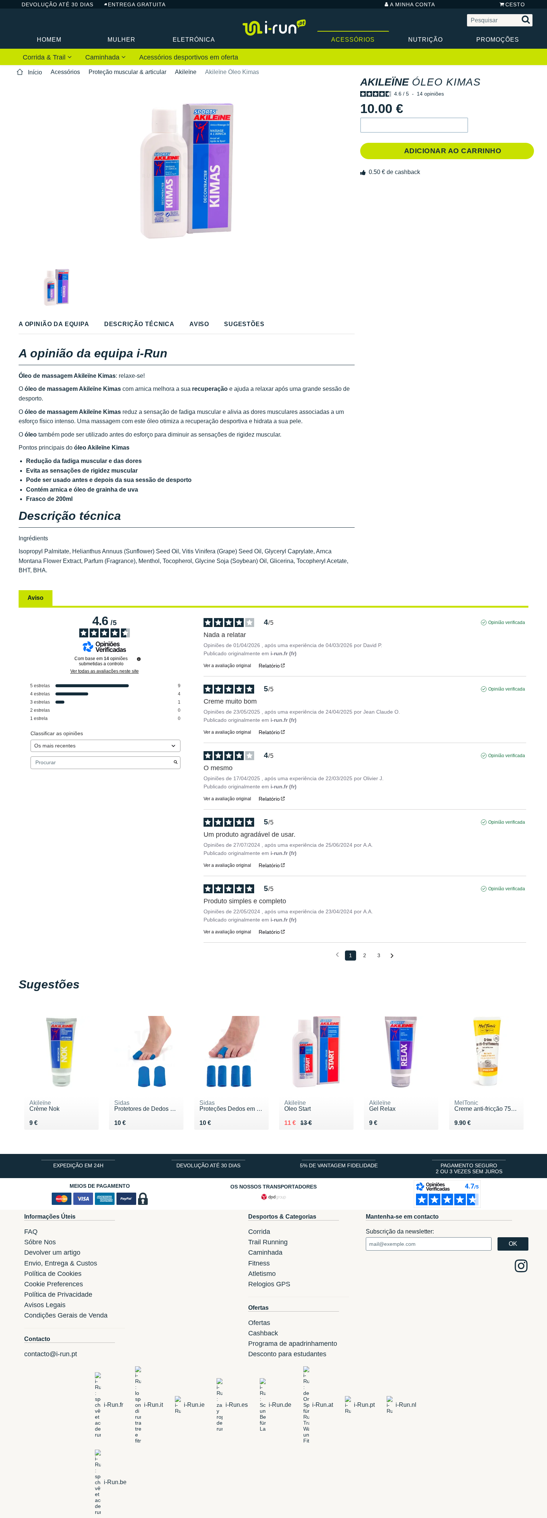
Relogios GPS (269, 1284)
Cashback (263, 1333)
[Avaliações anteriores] (337, 955)
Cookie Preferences (53, 1284)
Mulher (121, 39)
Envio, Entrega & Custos (60, 1263)
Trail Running (268, 1242)
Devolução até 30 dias (57, 4)
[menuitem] (47, 57)
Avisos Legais (44, 1305)
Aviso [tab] (36, 598)
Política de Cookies (52, 1273)
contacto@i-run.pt (50, 1354)
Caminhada (103, 57)
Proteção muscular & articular (127, 72)
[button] (414, 125)
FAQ (31, 1231)
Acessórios (353, 39)
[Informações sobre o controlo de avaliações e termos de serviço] (139, 659)
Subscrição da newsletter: (400, 1231)
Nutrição (425, 39)
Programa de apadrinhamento (292, 1343)
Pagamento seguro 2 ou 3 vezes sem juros (469, 1168)
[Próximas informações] (392, 956)
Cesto (515, 4)
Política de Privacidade (58, 1294)
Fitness (259, 1263)
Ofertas (259, 1322)
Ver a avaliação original (227, 665)
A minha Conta (412, 4)
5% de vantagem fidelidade (339, 1165)
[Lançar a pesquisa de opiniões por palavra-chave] (176, 762)
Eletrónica (194, 39)
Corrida (259, 1231)
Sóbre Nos (40, 1242)
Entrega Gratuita (137, 4)
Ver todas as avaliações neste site (104, 671)
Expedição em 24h (78, 1165)
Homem (49, 39)
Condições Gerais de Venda (66, 1315)
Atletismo (262, 1273)
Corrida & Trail (45, 57)
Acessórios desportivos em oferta (188, 57)
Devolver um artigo (52, 1252)
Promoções (497, 39)
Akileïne (185, 72)
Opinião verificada (506, 622)
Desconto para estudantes (287, 1354)
